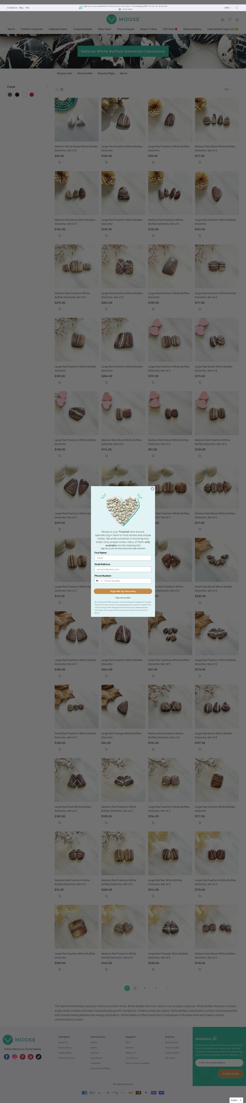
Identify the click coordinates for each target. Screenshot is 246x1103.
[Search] (237, 8)
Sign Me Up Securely (123, 591)
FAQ (27, 7)
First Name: (101, 552)
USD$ (226, 7)
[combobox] (236, 1100)
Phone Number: (103, 575)
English (234, 1100)
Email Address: (103, 564)
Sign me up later (123, 597)
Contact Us (12, 7)
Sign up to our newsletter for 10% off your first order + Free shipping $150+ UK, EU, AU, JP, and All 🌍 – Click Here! (125, 7)
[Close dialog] (152, 488)
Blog (21, 7)
